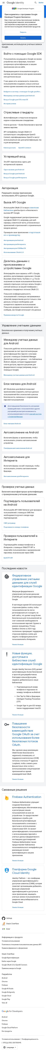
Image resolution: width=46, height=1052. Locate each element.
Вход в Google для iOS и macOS (16, 100)
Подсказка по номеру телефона (16, 527)
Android (4, 978)
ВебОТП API (8, 558)
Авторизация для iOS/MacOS (15, 248)
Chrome (4, 981)
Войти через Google (9, 961)
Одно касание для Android (14, 170)
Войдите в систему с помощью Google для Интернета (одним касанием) (23, 92)
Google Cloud (6, 996)
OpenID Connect (24, 148)
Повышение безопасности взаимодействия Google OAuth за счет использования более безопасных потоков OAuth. (26, 734)
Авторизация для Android (13, 240)
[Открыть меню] (3, 2)
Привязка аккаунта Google (14, 315)
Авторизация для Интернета (15, 244)
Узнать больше (17, 644)
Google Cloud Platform (10, 1028)
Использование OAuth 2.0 (14, 252)
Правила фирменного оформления (15, 948)
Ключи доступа (10, 148)
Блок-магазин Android (12, 424)
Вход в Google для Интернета (15, 178)
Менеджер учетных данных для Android (19, 96)
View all (4, 1003)
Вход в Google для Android (14, 174)
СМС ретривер (9, 523)
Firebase (5, 985)
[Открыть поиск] (35, 2)
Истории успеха (10, 104)
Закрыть (23, 32)
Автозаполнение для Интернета (16, 476)
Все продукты (7, 1031)
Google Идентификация (10, 958)
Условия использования (11, 941)
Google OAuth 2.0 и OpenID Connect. (14, 965)
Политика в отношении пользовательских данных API (21, 944)
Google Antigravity (8, 992)
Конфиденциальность (30, 1039)
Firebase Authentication (26, 797)
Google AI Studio (7, 989)
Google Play (6, 999)
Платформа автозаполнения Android (18, 448)
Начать (23, 38)
